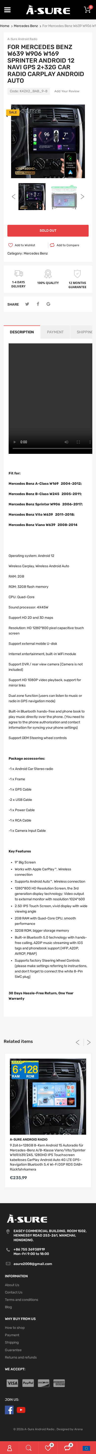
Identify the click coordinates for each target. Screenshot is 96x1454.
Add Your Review (66, 91)
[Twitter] (27, 304)
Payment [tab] (55, 332)
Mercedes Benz (26, 26)
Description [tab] (22, 332)
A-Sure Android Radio (22, 39)
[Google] (48, 304)
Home (4, 26)
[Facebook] (38, 304)
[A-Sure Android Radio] (48, 9)
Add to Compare (68, 245)
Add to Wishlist (25, 245)
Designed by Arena (70, 1429)
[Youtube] (21, 1410)
